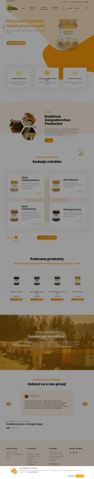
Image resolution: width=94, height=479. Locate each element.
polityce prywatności (33, 472)
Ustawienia (71, 476)
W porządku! (80, 476)
